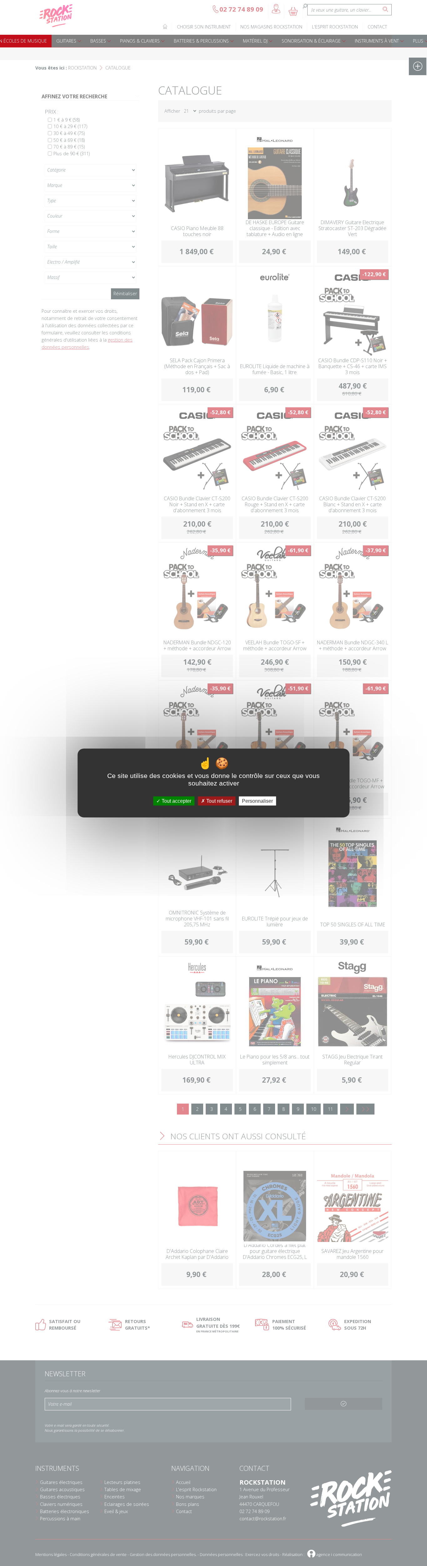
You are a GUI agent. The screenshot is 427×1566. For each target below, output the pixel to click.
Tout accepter (175, 801)
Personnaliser (257, 801)
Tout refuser (218, 801)
